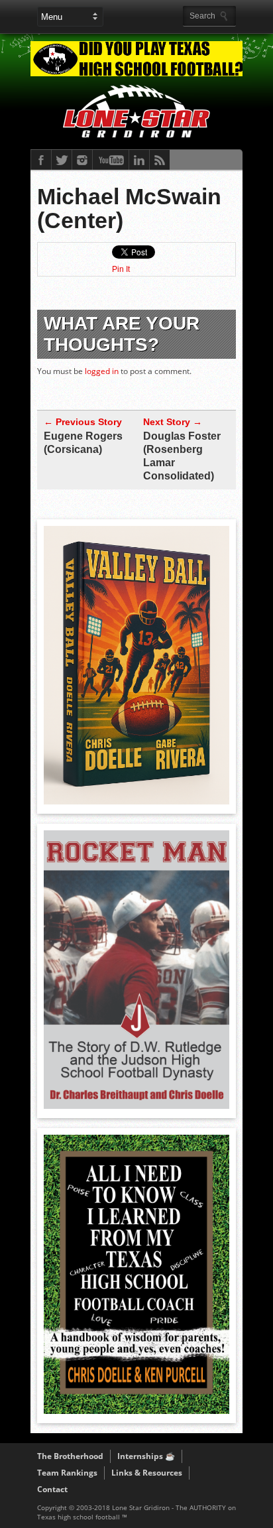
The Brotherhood (70, 1456)
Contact (52, 1489)
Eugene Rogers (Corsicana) (83, 442)
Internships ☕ (146, 1456)
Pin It (121, 269)
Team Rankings (67, 1472)
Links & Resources (146, 1472)
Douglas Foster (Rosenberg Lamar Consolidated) (182, 455)
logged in (102, 371)
